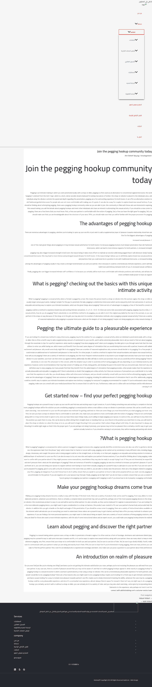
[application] (136, 24)
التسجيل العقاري (130, 61)
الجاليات (139, 126)
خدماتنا (140, 24)
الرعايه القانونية (130, 94)
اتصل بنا (139, 137)
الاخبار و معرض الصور (135, 104)
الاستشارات (131, 72)
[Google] (24, 669)
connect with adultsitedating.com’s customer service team (131, 590)
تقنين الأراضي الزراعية (135, 115)
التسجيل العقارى (19, 624)
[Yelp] (20, 669)
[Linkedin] (15, 669)
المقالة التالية (146, 601)
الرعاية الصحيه (130, 83)
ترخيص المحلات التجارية (128, 51)
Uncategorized (146, 155)
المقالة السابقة (145, 598)
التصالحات (132, 40)
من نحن (139, 13)
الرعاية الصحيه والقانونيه (22, 627)
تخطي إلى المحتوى (145, 1)
